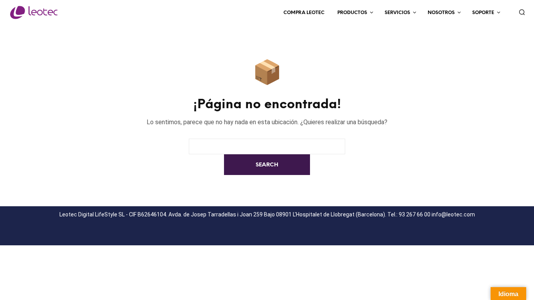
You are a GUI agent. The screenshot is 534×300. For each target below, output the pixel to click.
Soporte (483, 12)
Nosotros (441, 12)
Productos (352, 12)
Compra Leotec (303, 12)
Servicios (397, 12)
